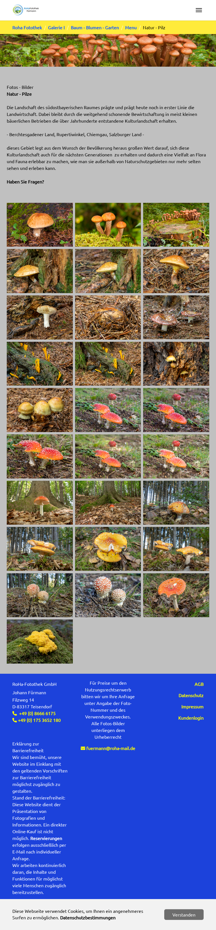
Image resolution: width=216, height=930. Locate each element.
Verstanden (183, 914)
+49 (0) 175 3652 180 (39, 720)
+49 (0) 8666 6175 (37, 713)
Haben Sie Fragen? (25, 181)
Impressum (192, 706)
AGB (199, 684)
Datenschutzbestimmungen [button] (88, 917)
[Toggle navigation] (199, 10)
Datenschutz (191, 695)
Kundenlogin (191, 717)
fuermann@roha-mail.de (110, 748)
